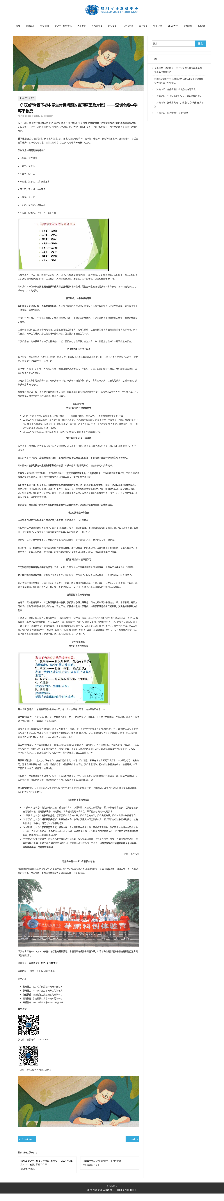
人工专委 (81, 25)
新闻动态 (30, 25)
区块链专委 (97, 25)
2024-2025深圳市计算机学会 (101, 1189)
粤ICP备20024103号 (127, 1189)
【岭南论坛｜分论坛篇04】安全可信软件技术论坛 (178, 95)
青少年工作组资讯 (63, 25)
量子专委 (143, 25)
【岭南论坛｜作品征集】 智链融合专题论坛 (175, 89)
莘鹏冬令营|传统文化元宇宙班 (43, 963)
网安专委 (112, 25)
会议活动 (44, 25)
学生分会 (157, 25)
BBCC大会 (173, 25)
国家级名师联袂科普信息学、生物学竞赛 (102, 1160)
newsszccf (48, 116)
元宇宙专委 (128, 25)
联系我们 (202, 25)
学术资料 (187, 25)
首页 (18, 25)
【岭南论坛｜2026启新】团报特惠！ (171, 113)
